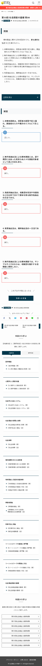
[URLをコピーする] (37, 318)
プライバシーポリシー (12, 660)
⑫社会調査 (7, 20)
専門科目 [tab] (30, 353)
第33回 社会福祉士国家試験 (20, 20)
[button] (4, 318)
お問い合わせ (24, 660)
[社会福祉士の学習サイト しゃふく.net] (6, 3)
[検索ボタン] (33, 3)
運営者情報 (32, 660)
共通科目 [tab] (11, 353)
